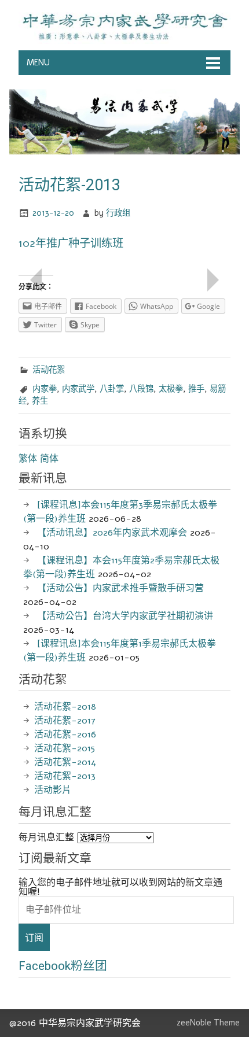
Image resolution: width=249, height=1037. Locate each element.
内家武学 (78, 388)
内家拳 (44, 388)
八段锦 (141, 388)
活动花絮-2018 (65, 706)
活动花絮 (48, 369)
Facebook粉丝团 (63, 966)
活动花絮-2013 (65, 776)
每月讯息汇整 (46, 837)
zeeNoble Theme (208, 1022)
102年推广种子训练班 (71, 243)
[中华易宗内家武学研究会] (124, 41)
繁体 (28, 458)
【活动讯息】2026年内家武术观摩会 (112, 532)
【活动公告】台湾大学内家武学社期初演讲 (125, 616)
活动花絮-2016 (65, 734)
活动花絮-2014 (65, 762)
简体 (49, 458)
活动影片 (52, 790)
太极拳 (171, 388)
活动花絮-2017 (65, 720)
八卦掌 (112, 388)
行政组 (118, 213)
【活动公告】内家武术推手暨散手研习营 (120, 588)
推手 (196, 388)
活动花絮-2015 (64, 748)
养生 (40, 401)
